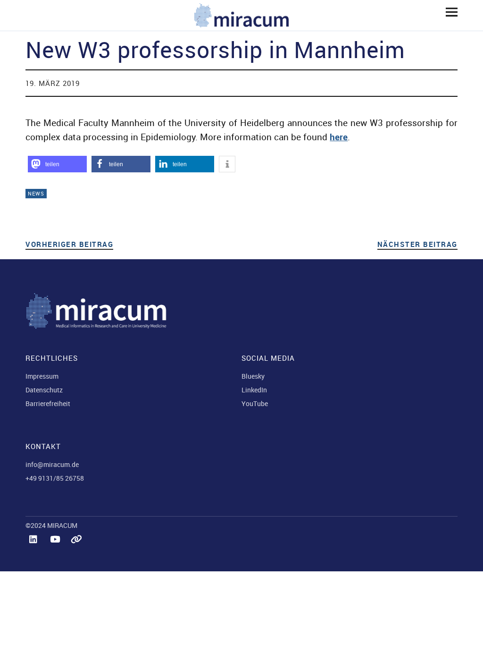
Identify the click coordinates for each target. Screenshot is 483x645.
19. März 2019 (52, 83)
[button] (57, 164)
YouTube (255, 403)
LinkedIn (254, 389)
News (36, 193)
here (339, 137)
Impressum (41, 376)
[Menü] (448, 11)
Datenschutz (44, 389)
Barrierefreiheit (47, 403)
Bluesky (253, 376)
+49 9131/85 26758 (54, 478)
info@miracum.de (52, 464)
